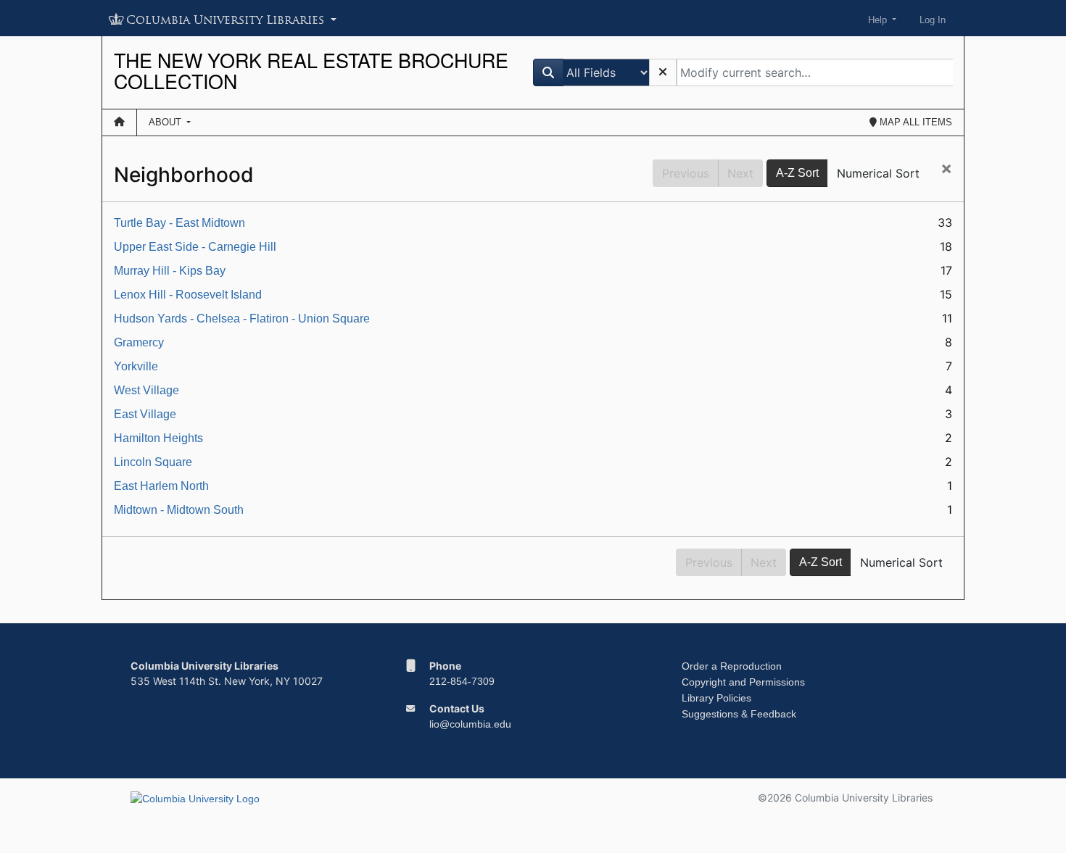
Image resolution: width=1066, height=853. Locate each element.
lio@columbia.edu (470, 724)
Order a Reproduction (732, 666)
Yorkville (136, 366)
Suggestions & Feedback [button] (739, 714)
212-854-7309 (462, 681)
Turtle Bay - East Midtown (179, 223)
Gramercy (139, 342)
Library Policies (716, 698)
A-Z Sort (797, 173)
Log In (933, 19)
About (166, 122)
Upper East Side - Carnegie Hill (195, 247)
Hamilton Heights (158, 438)
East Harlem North (161, 486)
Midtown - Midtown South (179, 510)
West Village (146, 390)
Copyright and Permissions (743, 682)
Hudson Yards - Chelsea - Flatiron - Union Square (242, 318)
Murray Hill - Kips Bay (170, 271)
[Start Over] (663, 72)
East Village (145, 414)
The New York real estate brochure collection (311, 71)
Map (914, 122)
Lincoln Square (153, 462)
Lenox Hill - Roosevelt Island (188, 294)
